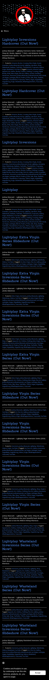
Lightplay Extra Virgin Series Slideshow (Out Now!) (20, 241)
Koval (22, 65)
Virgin (4, 69)
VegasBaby (38, 80)
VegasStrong (6, 82)
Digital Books (6, 172)
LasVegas (12, 78)
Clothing (29, 71)
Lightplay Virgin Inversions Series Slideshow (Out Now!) (20, 427)
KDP (40, 75)
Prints (28, 78)
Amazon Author (38, 69)
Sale (32, 78)
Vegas (32, 80)
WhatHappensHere (29, 82)
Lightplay (27, 65)
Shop (39, 65)
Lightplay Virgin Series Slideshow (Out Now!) (21, 395)
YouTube (17, 69)
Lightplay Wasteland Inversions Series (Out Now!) (20, 545)
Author (13, 71)
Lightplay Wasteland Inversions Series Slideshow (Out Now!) (20, 629)
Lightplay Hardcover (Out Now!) (23, 93)
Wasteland (10, 69)
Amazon (14, 63)
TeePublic (19, 67)
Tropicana (35, 67)
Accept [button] (37, 673)
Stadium (12, 67)
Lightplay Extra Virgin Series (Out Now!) (20, 356)
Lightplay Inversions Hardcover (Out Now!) (20, 42)
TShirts (27, 80)
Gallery (26, 73)
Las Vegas (5, 78)
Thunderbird (27, 67)
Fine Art (21, 73)
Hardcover (5, 75)
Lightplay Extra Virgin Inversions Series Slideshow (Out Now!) (20, 277)
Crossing (25, 63)
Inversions (13, 75)
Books (20, 63)
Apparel (5, 71)
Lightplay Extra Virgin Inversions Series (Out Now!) (20, 315)
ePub (8, 73)
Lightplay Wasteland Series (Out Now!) (19, 588)
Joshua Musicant (14, 65)
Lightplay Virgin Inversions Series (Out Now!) (20, 466)
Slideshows (5, 67)
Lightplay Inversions (19, 142)
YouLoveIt (39, 82)
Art (9, 71)
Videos (41, 67)
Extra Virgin (32, 63)
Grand (39, 63)
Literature (34, 65)
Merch (18, 78)
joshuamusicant (33, 75)
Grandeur (5, 65)
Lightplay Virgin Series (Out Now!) (21, 506)
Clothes (23, 71)
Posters (23, 78)
